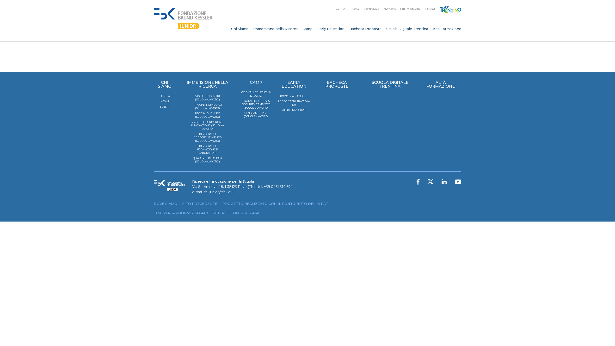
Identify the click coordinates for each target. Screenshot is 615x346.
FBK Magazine (410, 8)
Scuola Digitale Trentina (407, 29)
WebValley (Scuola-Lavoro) (256, 94)
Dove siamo (165, 204)
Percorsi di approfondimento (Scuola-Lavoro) (207, 137)
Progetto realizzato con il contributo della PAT (275, 204)
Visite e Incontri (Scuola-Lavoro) (207, 97)
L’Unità (165, 96)
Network (390, 8)
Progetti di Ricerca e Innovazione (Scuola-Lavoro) (207, 125)
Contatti (341, 8)
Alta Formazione (447, 29)
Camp (307, 29)
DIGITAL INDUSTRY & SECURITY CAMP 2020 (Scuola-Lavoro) (256, 104)
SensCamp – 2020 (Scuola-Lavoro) (256, 114)
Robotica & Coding (294, 96)
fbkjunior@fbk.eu (218, 192)
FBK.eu (430, 8)
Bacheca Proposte (365, 29)
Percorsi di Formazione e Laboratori (207, 149)
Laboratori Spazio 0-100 (294, 103)
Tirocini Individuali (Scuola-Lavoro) (207, 106)
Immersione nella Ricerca (275, 29)
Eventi (165, 106)
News (355, 8)
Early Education (330, 29)
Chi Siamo (239, 29)
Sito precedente (199, 204)
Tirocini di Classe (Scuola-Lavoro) (207, 115)
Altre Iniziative (294, 110)
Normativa (371, 8)
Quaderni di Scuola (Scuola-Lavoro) (207, 159)
